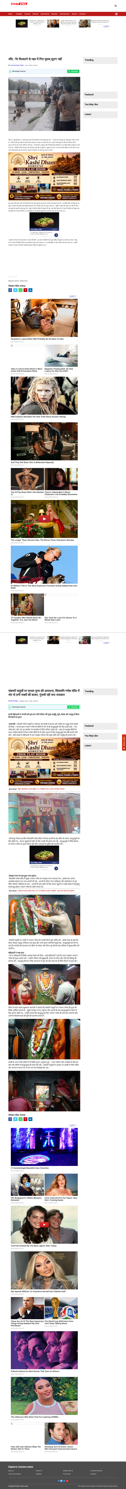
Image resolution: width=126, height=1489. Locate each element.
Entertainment (64, 14)
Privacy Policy (67, 1474)
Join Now (74, 71)
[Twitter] (61, 1481)
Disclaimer (93, 1474)
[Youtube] (67, 1481)
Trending (89, 60)
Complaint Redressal (96, 1470)
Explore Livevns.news (20, 1467)
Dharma (74, 14)
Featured (89, 94)
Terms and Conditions (14, 1474)
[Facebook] (58, 1481)
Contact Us (39, 1470)
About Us (11, 1470)
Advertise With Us (68, 1470)
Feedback (38, 1474)
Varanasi (27, 14)
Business (55, 14)
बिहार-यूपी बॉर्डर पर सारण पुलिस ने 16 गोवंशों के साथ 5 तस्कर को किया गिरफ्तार (41, 789)
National (35, 14)
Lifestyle (82, 14)
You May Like (91, 104)
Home (10, 14)
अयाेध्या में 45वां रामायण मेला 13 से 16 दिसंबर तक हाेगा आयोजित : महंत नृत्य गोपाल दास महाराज (46, 891)
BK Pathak (14, 701)
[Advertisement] (63, 42)
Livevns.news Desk (17, 65)
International (45, 14)
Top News (19, 14)
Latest (88, 114)
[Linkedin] (64, 1481)
